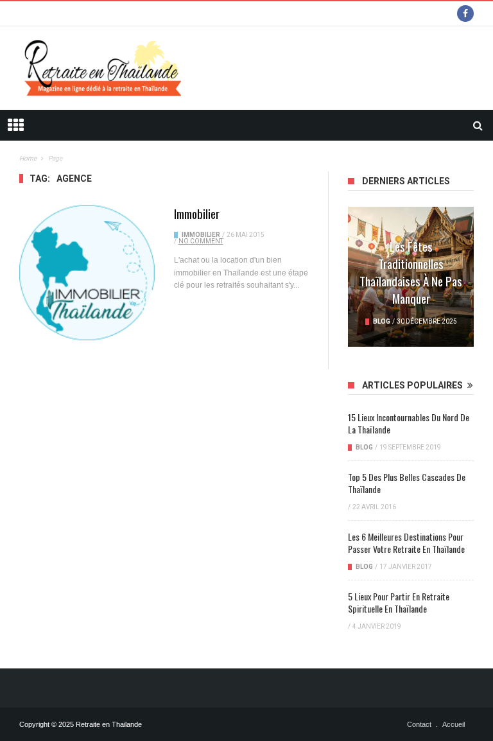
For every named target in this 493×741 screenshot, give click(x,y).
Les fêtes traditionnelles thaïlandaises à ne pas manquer (410, 272)
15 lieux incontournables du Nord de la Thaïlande (408, 423)
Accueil (453, 724)
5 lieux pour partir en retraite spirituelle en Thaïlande (398, 602)
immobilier (201, 234)
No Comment (200, 241)
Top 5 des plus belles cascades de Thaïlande (406, 483)
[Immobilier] (87, 272)
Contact (419, 724)
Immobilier (197, 213)
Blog (381, 321)
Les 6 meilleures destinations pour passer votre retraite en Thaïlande (406, 542)
